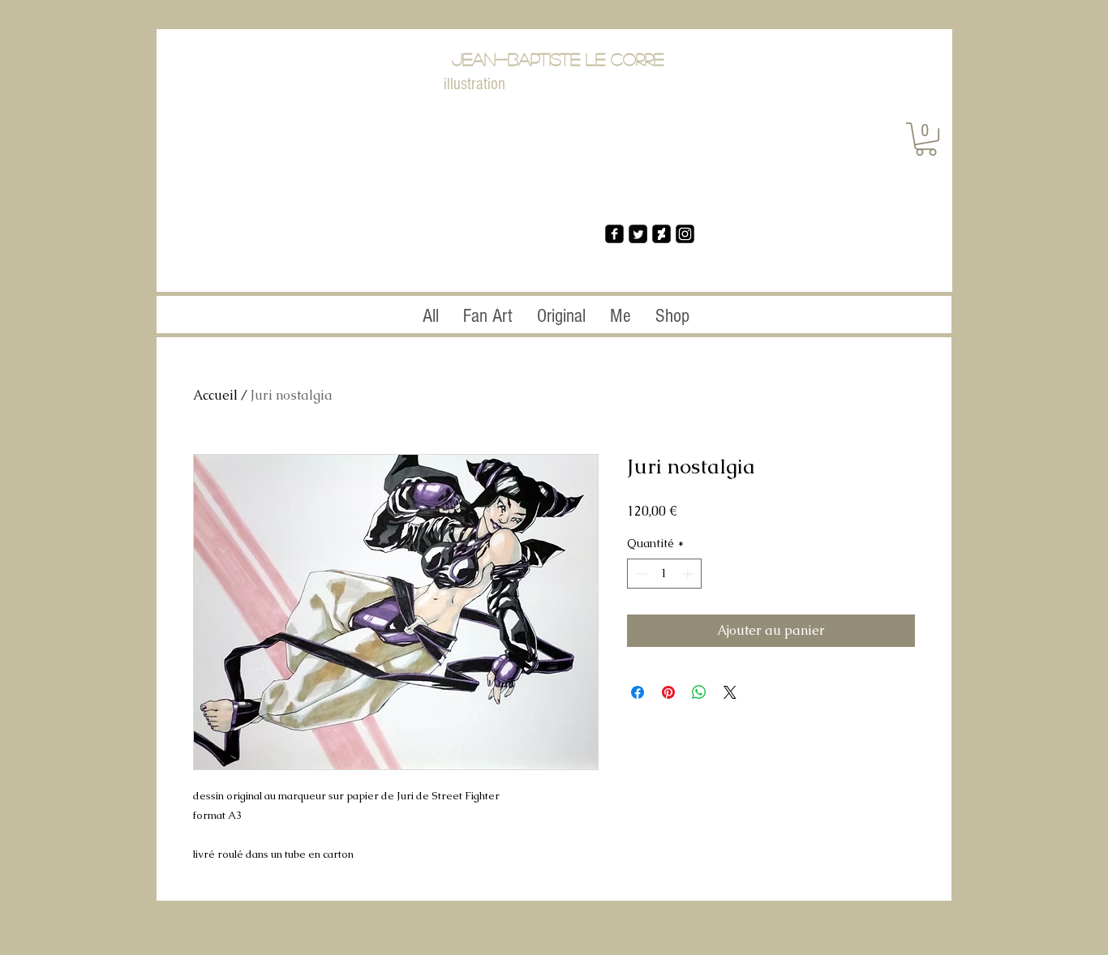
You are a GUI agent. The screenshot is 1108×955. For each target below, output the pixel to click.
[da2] (661, 234)
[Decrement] (639, 573)
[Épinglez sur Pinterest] (668, 692)
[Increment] (689, 573)
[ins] (685, 234)
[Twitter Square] (638, 234)
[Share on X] (730, 692)
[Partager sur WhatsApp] (699, 692)
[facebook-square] (614, 234)
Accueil (215, 395)
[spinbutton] (664, 573)
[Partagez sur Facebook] (637, 692)
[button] (926, 139)
